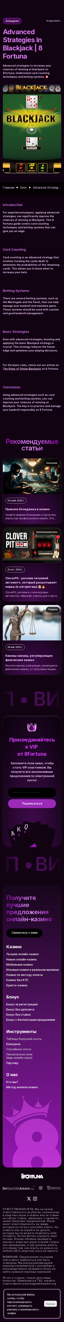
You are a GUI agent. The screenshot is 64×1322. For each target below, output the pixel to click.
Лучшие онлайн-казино (22, 954)
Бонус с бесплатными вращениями (30, 1019)
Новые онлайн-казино (21, 959)
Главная (8, 187)
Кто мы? (12, 1082)
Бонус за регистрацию (22, 1004)
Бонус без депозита (20, 1009)
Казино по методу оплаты (24, 975)
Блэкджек (13, 1044)
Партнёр (12, 1063)
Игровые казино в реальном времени (32, 969)
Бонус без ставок (18, 1014)
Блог (23, 187)
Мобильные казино (19, 964)
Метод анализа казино (22, 1087)
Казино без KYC (17, 980)
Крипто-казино (16, 985)
